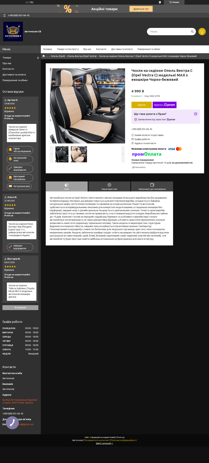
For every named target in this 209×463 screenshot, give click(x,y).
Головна (47, 49)
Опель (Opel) (58, 56)
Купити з (158, 105)
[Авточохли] (13, 31)
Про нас (87, 49)
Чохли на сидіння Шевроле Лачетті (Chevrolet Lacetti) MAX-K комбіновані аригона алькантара (21, 133)
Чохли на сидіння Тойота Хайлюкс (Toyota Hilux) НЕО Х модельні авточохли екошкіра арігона (21, 291)
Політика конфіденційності (124, 440)
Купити (141, 105)
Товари (6, 57)
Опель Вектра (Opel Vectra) (81, 56)
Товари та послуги (67, 49)
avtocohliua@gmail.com (22, 424)
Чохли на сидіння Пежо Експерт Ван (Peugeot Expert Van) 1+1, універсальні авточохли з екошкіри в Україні (21, 230)
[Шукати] (192, 31)
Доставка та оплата (122, 49)
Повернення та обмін (148, 49)
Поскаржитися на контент (96, 440)
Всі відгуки (20, 307)
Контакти (101, 49)
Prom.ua (120, 437)
